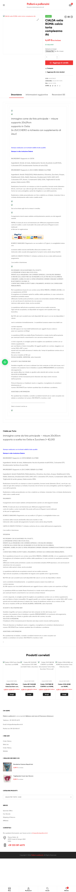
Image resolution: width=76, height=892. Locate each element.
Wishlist (5, 751)
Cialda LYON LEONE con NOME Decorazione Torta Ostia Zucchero (64, 685)
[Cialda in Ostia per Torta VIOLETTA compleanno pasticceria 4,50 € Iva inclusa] (71, 17)
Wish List (6, 744)
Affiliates (5, 820)
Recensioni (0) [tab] (58, 94)
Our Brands (6, 814)
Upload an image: (51, 49)
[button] (38, 19)
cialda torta (52, 83)
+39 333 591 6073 (14, 720)
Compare (50, 68)
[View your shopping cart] (70, 5)
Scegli (12, 694)
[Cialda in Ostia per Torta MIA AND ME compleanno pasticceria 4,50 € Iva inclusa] (65, 17)
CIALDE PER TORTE (57, 81)
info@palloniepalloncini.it (15, 724)
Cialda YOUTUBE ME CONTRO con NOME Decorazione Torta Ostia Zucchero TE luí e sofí (46, 685)
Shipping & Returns (9, 817)
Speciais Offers (7, 810)
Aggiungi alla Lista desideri (56, 72)
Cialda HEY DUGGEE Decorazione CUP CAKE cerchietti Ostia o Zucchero (29, 685)
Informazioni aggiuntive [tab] (37, 94)
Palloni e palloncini (38, 4)
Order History (7, 741)
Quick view (16, 670)
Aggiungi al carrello (60, 63)
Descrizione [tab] (16, 94)
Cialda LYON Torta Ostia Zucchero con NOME (11, 685)
